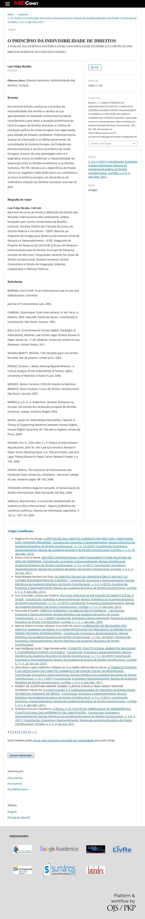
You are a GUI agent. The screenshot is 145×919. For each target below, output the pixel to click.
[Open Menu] (7, 4)
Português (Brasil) (19, 817)
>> (35, 732)
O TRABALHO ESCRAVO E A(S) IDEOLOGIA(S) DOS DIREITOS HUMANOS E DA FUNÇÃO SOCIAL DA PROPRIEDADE (76, 669)
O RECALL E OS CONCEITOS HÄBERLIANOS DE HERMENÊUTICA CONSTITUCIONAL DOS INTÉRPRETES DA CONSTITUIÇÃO (73, 710)
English (12, 812)
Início (11, 14)
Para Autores (15, 783)
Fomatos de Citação (101, 143)
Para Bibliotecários (18, 789)
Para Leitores (15, 778)
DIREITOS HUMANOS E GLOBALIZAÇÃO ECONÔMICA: (73, 610)
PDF (96, 67)
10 (29, 732)
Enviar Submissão (21, 755)
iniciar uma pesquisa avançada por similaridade (63, 740)
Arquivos (23, 14)
